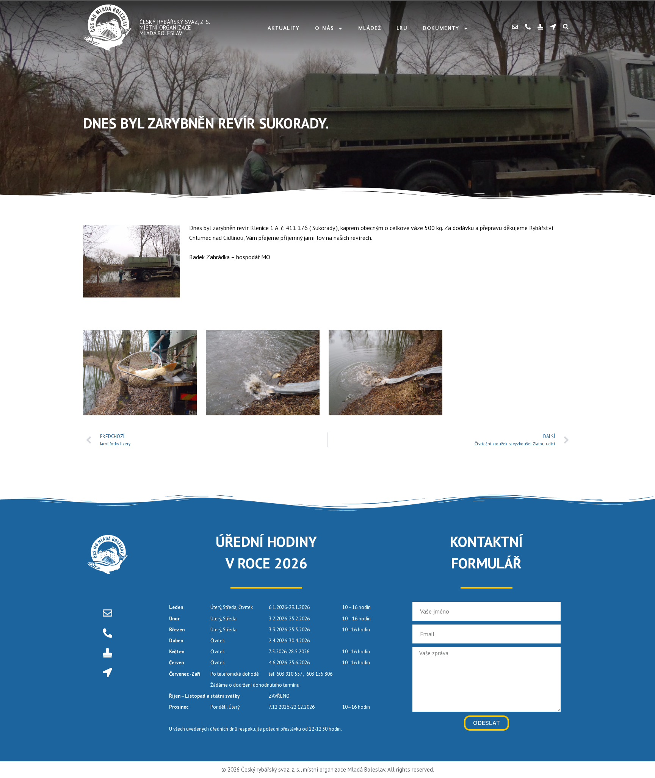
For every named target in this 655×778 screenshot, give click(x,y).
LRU (401, 28)
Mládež (369, 28)
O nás (324, 28)
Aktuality (284, 28)
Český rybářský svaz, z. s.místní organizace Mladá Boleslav (174, 27)
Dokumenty (441, 28)
